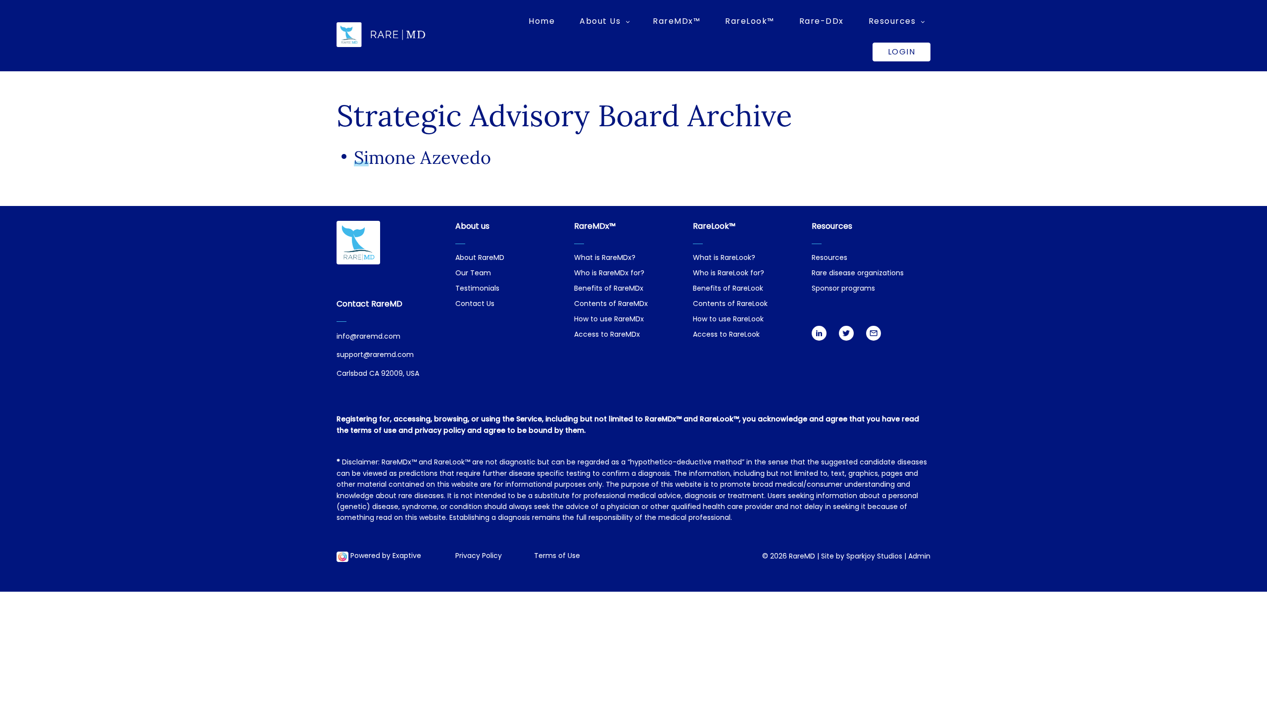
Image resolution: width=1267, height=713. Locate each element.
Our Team (473, 273)
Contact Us (474, 304)
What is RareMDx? (604, 258)
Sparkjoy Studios (874, 556)
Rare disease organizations (858, 273)
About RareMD (479, 258)
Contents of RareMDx (611, 304)
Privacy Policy (478, 556)
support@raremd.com (375, 355)
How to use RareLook (728, 319)
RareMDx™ (676, 21)
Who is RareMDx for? (609, 273)
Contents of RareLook (730, 304)
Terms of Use (557, 556)
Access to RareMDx (607, 335)
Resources (829, 258)
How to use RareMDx (609, 319)
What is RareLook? (724, 258)
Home (542, 21)
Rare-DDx (821, 21)
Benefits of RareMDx (608, 289)
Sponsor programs (843, 289)
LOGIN (902, 51)
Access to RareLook (726, 335)
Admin (919, 556)
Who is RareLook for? (728, 273)
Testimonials (477, 289)
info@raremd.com (368, 337)
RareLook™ (750, 21)
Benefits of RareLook (728, 289)
